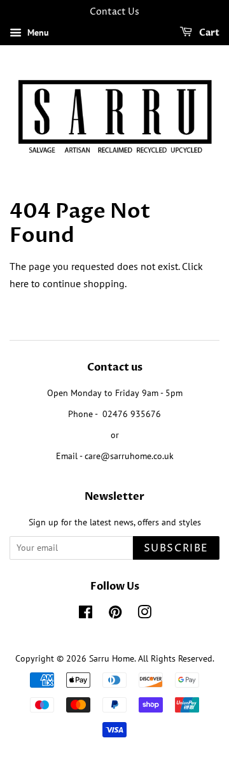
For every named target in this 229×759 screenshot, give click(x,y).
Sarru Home (111, 658)
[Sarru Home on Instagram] (144, 614)
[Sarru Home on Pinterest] (115, 614)
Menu (37, 32)
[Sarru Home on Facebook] (85, 614)
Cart (208, 33)
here (19, 283)
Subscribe (176, 548)
